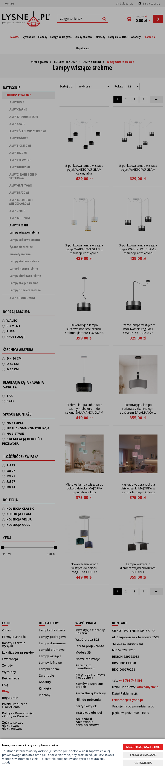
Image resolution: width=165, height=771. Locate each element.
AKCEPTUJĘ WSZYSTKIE (143, 747)
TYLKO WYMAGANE (143, 755)
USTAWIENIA (143, 763)
